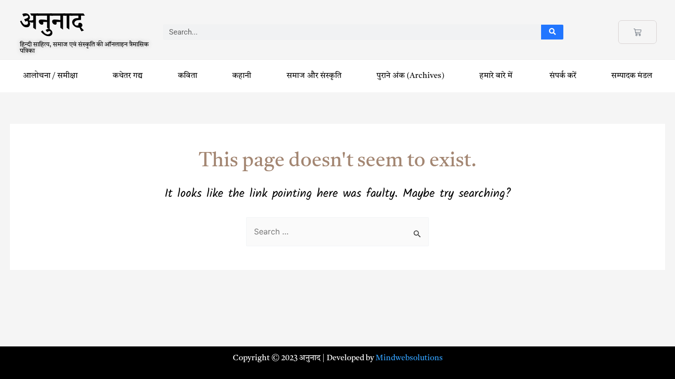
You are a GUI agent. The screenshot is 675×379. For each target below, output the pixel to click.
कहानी (241, 76)
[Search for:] (337, 232)
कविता (187, 76)
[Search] (552, 32)
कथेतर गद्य (128, 76)
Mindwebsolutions (409, 358)
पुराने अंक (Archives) (410, 76)
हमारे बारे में (496, 76)
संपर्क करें (562, 76)
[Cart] (637, 32)
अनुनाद (52, 25)
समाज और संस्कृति (314, 76)
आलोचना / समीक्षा (50, 76)
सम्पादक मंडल (631, 76)
